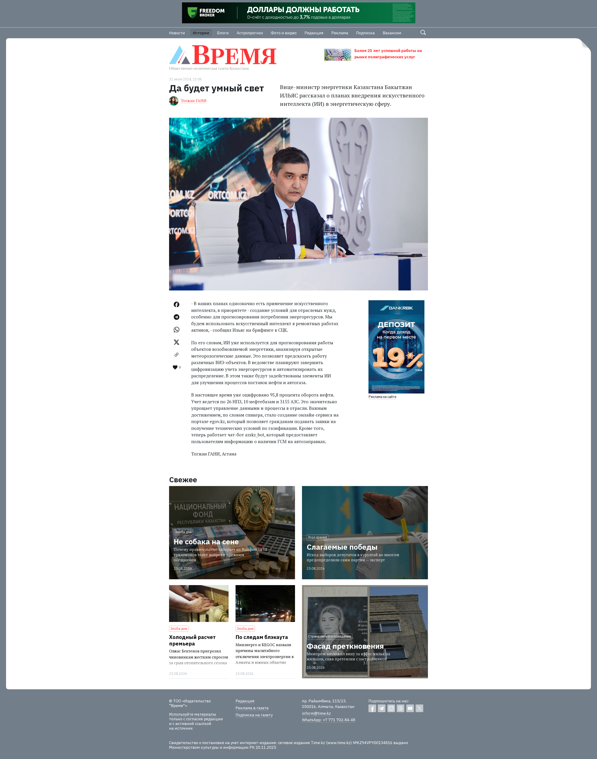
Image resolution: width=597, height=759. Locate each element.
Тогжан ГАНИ (193, 100)
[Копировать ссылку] (176, 355)
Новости (177, 32)
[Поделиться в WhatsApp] (176, 329)
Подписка (365, 32)
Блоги (223, 32)
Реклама (339, 32)
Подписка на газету (254, 715)
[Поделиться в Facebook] (176, 304)
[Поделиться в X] (176, 342)
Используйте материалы (192, 714)
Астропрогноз (250, 32)
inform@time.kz (316, 713)
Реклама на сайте (382, 396)
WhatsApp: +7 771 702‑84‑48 (328, 719)
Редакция (314, 32)
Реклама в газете (252, 708)
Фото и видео (284, 32)
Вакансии (392, 32)
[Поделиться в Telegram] (176, 317)
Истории (201, 32)
